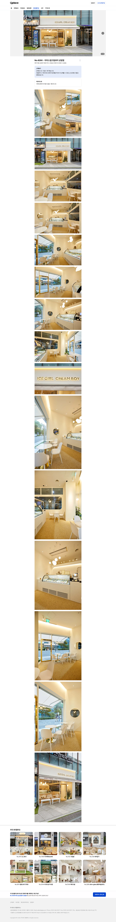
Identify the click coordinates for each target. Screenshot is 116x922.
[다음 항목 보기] (102, 33)
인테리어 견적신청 (99, 894)
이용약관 (17, 902)
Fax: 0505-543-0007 (66, 910)
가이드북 (47, 8)
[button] (80, 60)
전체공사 (16, 8)
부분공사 (22, 8)
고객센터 (12, 902)
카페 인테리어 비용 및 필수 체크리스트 (46, 83)
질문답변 (29, 8)
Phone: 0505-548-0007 (53, 910)
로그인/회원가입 (101, 3)
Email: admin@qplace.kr (40, 910)
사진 (42, 8)
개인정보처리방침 (25, 902)
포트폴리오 (36, 8)
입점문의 (93, 3)
